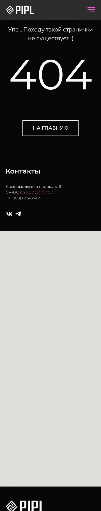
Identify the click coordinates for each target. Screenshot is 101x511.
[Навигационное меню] (91, 10)
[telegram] (18, 213)
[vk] (9, 213)
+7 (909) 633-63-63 (23, 198)
